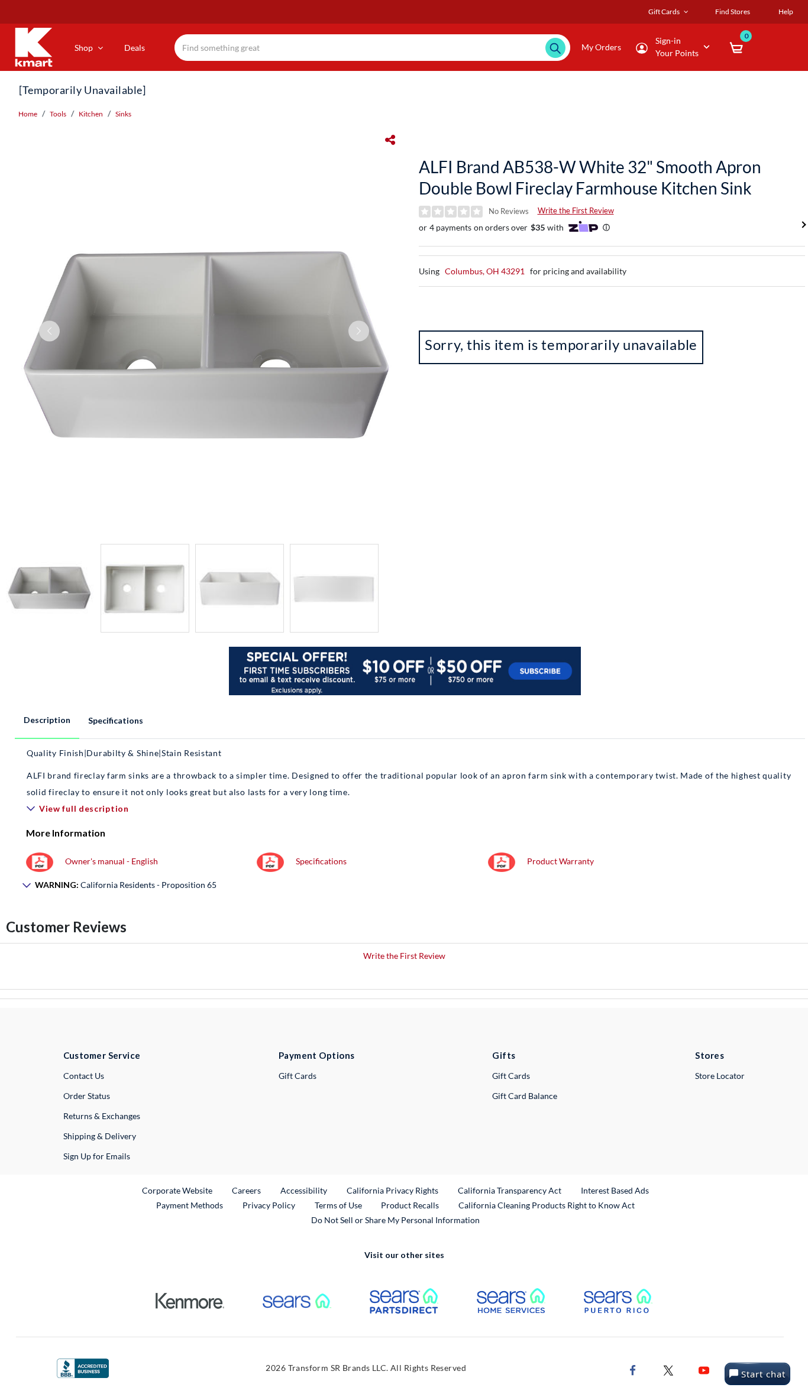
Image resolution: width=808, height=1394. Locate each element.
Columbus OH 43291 (485, 271)
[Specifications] (270, 861)
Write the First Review (576, 210)
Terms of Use (338, 1205)
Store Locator (720, 1076)
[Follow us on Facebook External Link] (633, 1369)
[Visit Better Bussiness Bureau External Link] (83, 1367)
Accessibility (303, 1190)
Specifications (115, 720)
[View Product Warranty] (501, 861)
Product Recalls (410, 1205)
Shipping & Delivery (99, 1136)
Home (27, 113)
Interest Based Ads (615, 1190)
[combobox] (372, 47)
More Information (65, 832)
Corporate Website (178, 1190)
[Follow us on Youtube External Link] (704, 1369)
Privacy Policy (269, 1205)
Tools (58, 113)
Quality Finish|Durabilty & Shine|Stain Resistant (124, 753)
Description (47, 720)
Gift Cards (297, 1076)
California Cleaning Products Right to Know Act (546, 1205)
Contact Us (83, 1076)
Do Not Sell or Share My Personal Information (395, 1220)
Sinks (123, 113)
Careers (247, 1190)
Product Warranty (560, 861)
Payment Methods (189, 1205)
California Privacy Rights (392, 1190)
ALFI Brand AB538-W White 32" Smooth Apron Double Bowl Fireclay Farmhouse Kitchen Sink (590, 177)
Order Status (86, 1096)
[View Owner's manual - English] (39, 861)
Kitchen (91, 113)
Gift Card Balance (524, 1096)
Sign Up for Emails (96, 1156)
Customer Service (102, 1055)
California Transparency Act (509, 1190)
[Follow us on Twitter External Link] (668, 1369)
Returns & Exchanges (101, 1116)
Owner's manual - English (111, 861)
